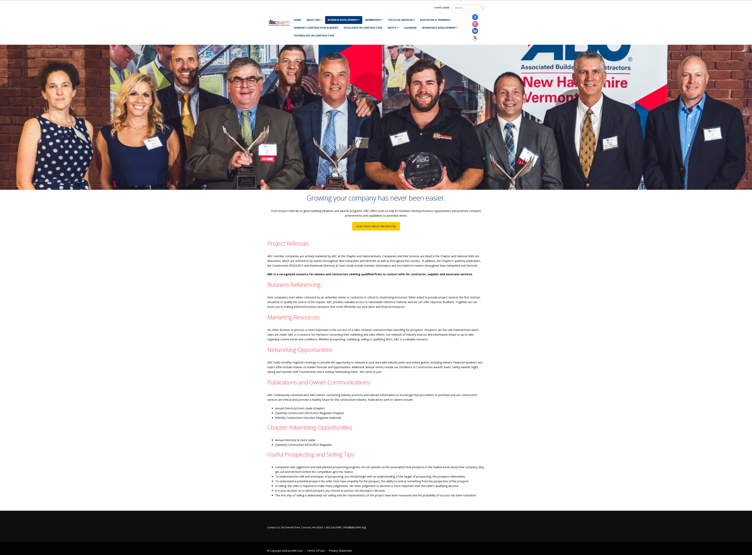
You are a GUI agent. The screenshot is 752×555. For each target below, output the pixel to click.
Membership (373, 20)
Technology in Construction (314, 35)
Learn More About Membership (376, 226)
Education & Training (434, 20)
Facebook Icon (475, 17)
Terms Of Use (316, 550)
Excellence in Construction (363, 27)
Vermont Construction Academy (316, 27)
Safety (392, 27)
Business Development (343, 20)
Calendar (410, 27)
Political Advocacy (401, 20)
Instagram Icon (475, 24)
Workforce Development (439, 27)
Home (297, 20)
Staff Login (441, 7)
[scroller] (745, 550)
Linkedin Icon (475, 31)
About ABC (313, 20)
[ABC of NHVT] (279, 22)
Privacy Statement (340, 550)
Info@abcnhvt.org (354, 527)
